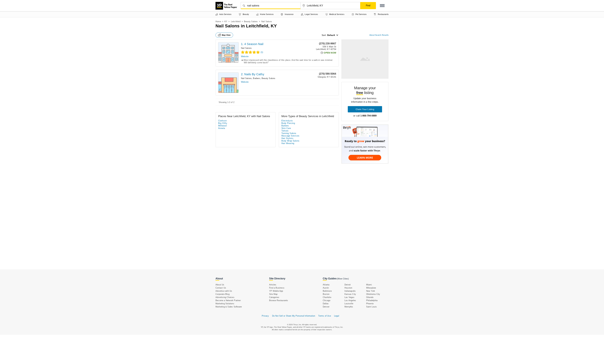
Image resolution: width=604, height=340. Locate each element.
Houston (348, 288)
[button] (382, 5)
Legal (336, 316)
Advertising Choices (224, 297)
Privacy (265, 316)
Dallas (326, 303)
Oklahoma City (373, 294)
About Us (219, 284)
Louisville (348, 303)
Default (331, 35)
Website (245, 56)
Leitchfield (235, 21)
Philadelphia (372, 300)
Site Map (273, 294)
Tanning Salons (288, 133)
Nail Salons (246, 48)
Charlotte (327, 297)
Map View (226, 35)
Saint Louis (371, 307)
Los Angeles (350, 300)
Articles (272, 284)
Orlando (369, 297)
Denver (326, 307)
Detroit (347, 284)
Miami (369, 284)
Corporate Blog (222, 294)
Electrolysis (287, 120)
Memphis (348, 307)
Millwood (222, 126)
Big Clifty (222, 123)
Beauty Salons (251, 21)
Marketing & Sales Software (228, 307)
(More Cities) (343, 279)
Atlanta (326, 284)
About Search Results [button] (379, 35)
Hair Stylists (287, 138)
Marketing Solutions (224, 303)
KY (225, 21)
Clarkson (222, 120)
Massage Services (290, 136)
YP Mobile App (276, 291)
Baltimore (327, 291)
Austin (326, 288)
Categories (274, 297)
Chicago (326, 300)
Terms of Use (324, 316)
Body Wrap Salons (290, 141)
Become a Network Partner (228, 300)
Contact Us (220, 288)
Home (218, 21)
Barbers (256, 78)
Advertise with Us (223, 291)
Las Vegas (349, 297)
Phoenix (370, 303)
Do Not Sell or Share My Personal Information (293, 316)
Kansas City (350, 294)
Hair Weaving (287, 143)
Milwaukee (371, 288)
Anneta (221, 128)
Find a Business (276, 288)
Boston (326, 294)
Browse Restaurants (278, 300)
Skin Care (286, 128)
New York (370, 291)
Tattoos (285, 131)
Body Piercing (288, 123)
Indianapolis (350, 291)
